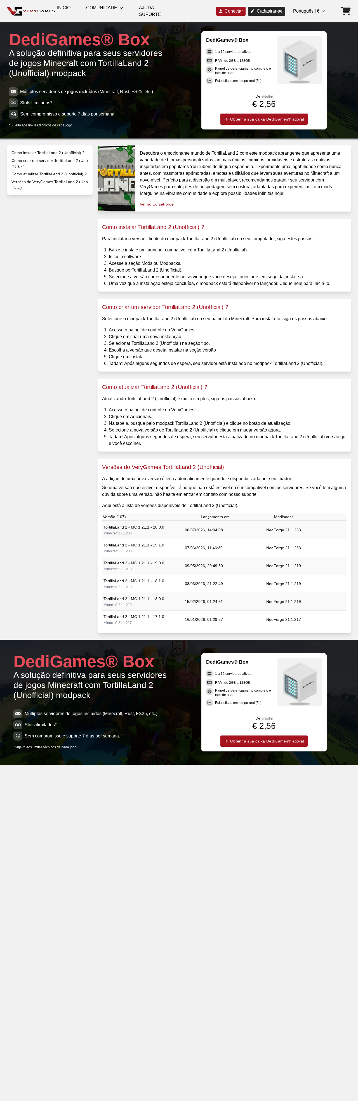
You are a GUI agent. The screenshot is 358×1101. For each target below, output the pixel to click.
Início (63, 7)
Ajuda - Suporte (150, 11)
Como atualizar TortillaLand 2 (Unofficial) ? (49, 174)
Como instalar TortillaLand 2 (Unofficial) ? (47, 152)
